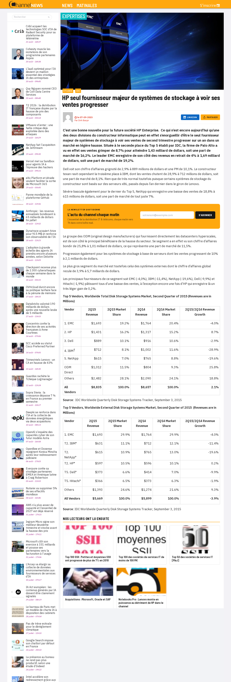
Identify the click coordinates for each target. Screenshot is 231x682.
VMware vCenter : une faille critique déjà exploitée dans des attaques (39, 129)
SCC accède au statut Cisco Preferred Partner (40, 345)
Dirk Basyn (83, 120)
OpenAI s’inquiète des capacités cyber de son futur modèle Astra (40, 435)
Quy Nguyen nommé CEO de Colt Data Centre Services (41, 91)
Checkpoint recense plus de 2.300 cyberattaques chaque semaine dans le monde (41, 272)
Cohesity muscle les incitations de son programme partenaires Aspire (40, 53)
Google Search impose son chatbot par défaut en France (40, 643)
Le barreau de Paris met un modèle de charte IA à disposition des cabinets (41, 610)
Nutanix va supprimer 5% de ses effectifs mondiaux (41, 491)
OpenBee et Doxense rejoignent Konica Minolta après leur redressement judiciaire (41, 453)
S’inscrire (208, 5)
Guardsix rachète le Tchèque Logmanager (39, 377)
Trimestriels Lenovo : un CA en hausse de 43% (40, 361)
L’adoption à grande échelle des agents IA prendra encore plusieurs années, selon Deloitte (41, 252)
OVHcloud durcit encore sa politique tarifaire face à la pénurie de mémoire (41, 290)
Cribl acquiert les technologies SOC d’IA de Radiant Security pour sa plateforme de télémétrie (41, 32)
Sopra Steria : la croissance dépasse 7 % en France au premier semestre (40, 397)
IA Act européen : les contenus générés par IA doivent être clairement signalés (41, 591)
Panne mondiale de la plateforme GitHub (39, 196)
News (67, 5)
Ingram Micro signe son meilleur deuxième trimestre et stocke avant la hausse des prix (41, 526)
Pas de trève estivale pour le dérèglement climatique (39, 626)
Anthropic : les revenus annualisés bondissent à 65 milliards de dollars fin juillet (40, 215)
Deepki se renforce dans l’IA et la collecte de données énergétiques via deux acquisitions (41, 417)
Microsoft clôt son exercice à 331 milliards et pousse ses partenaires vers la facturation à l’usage (40, 547)
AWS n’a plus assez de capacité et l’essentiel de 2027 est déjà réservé (41, 508)
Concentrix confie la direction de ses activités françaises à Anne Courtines (41, 328)
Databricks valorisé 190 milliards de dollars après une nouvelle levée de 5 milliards (41, 308)
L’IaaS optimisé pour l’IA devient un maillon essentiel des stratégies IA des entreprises (41, 73)
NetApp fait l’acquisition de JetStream (40, 146)
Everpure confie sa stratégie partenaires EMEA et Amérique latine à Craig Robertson (41, 473)
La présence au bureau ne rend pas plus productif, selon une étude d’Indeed (40, 661)
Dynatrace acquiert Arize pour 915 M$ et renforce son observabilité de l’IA (41, 234)
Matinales (87, 5)
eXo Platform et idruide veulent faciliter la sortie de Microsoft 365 (41, 181)
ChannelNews (26, 4)
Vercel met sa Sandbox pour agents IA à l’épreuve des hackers (40, 164)
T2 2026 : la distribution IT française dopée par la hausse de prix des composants (41, 110)
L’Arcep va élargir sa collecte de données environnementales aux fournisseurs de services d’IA (40, 570)
